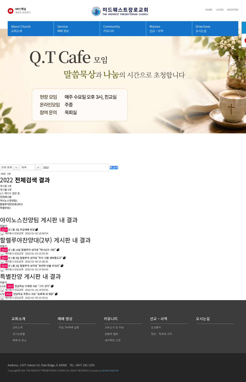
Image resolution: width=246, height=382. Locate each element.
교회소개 (17, 327)
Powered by (104, 370)
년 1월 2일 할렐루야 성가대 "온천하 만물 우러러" (30, 265)
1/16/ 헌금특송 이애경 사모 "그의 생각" (25, 286)
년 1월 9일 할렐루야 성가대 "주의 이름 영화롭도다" (31, 258)
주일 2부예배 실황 (69, 327)
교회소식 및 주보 (114, 327)
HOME (208, 9)
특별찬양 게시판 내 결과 (30, 276)
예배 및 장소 (19, 340)
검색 (115, 167)
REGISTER (232, 9)
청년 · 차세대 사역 (161, 334)
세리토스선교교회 (13, 233)
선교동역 (156, 327)
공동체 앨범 (111, 334)
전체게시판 (6, 197)
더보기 (3, 226)
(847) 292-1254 (85, 365)
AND (3, 173)
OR (9, 173)
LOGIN (220, 9)
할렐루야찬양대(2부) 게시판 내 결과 (45, 240)
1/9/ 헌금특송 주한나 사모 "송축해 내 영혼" (27, 294)
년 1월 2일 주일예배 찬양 (18, 229)
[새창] (36, 229)
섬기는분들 (18, 334)
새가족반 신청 (113, 340)
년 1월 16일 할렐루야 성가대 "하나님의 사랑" (28, 250)
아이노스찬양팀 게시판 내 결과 (39, 219)
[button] (117, 156)
